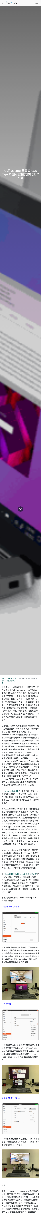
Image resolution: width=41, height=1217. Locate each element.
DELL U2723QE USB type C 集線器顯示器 (20, 874)
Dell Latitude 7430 (10, 791)
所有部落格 (3, 681)
